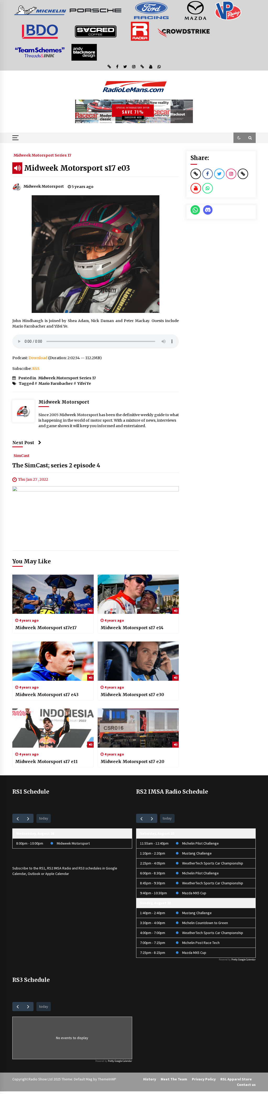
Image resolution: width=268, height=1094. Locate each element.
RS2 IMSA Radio (59, 868)
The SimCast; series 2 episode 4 (56, 465)
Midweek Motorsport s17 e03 (77, 168)
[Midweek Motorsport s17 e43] (53, 661)
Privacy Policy (204, 1079)
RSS (36, 368)
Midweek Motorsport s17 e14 (132, 627)
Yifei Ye (84, 383)
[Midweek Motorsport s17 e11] (53, 728)
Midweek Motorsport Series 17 (42, 155)
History (149, 1079)
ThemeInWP (107, 1079)
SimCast (22, 455)
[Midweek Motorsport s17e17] (53, 594)
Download (38, 358)
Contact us (246, 1084)
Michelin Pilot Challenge (200, 843)
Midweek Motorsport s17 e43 (47, 694)
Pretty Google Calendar (243, 959)
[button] (238, 138)
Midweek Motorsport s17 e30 (132, 694)
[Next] (28, 818)
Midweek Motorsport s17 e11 (46, 761)
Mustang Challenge (197, 853)
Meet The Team (174, 1079)
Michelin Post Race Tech (201, 942)
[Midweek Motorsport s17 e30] (138, 661)
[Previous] (17, 818)
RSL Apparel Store (236, 1079)
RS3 (82, 868)
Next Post (23, 442)
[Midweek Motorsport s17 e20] (138, 728)
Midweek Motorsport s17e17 (46, 627)
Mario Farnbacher (55, 383)
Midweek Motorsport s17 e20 (132, 761)
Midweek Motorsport (73, 843)
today (43, 818)
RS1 (42, 868)
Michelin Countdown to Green (205, 922)
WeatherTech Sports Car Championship (212, 863)
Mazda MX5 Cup (194, 893)
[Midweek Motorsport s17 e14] (138, 594)
